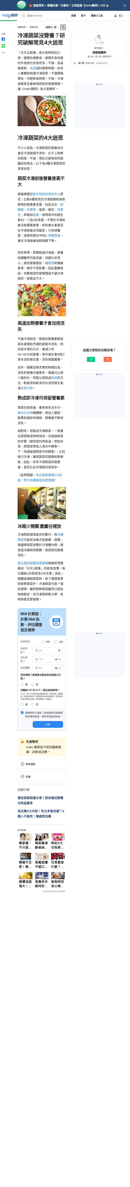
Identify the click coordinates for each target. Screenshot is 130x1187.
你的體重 (25, 667)
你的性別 (25, 641)
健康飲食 (22, 27)
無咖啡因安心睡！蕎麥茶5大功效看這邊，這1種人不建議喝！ (57, 884)
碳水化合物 (25, 413)
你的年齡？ (24, 650)
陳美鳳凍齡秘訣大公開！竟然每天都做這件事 (41, 845)
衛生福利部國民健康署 (33, 563)
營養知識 (34, 27)
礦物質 (49, 263)
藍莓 (36, 215)
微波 (54, 378)
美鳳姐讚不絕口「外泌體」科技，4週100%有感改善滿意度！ (41, 865)
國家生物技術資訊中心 (45, 194)
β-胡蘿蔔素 (52, 235)
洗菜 (33, 68)
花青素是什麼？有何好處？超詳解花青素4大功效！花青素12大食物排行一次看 (58, 865)
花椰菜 (31, 209)
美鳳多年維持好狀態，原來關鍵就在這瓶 (41, 884)
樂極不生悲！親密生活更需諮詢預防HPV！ (25, 865)
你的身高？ (24, 659)
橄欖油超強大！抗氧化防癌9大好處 (25, 884)
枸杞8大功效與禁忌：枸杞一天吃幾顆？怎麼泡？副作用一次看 (57, 845)
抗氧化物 (27, 388)
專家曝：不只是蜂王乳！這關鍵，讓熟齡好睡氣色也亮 (25, 845)
